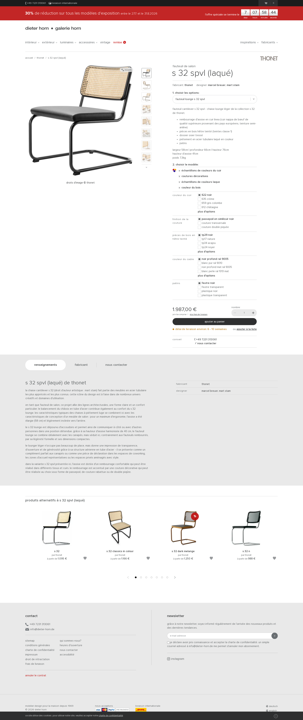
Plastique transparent (214, 295)
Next (146, 167)
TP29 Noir (207, 235)
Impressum (31, 654)
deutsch (273, 706)
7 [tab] (167, 577)
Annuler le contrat (35, 675)
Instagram (177, 659)
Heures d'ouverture (71, 645)
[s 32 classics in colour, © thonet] (119, 545)
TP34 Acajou (209, 243)
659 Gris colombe (212, 203)
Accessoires (87, 42)
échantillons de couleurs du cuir (200, 170)
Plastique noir (210, 291)
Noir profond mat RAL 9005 (217, 267)
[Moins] (234, 312)
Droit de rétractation (37, 659)
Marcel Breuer (216, 85)
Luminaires (66, 42)
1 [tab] (135, 577)
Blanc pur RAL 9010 (212, 263)
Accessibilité (67, 654)
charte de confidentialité (111, 716)
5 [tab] (157, 577)
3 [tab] (146, 577)
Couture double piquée (215, 227)
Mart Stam (233, 85)
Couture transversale (214, 223)
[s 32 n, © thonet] (246, 545)
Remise (117, 42)
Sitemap (30, 640)
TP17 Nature (208, 239)
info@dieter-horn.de (42, 629)
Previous (128, 577)
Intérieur (31, 42)
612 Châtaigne (210, 207)
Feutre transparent (213, 287)
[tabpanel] (56, 540)
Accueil (29, 58)
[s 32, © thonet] (56, 545)
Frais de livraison (34, 664)
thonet (40, 58)
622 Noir (207, 195)
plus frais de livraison (198, 314)
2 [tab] (141, 577)
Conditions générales (37, 645)
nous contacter (206, 343)
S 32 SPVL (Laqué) (57, 58)
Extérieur (48, 42)
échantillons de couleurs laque (200, 182)
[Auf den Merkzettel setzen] (85, 559)
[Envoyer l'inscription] (274, 636)
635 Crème (208, 199)
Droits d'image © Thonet (80, 182)
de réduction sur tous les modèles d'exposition (91, 13)
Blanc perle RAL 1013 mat (215, 271)
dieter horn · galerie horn (53, 28)
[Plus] (253, 312)
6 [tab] (162, 577)
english (273, 710)
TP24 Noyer (208, 247)
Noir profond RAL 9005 (215, 259)
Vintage (105, 42)
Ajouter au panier (215, 321)
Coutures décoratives (194, 176)
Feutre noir (208, 283)
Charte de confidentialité (40, 650)
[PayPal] (111, 710)
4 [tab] (151, 577)
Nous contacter (69, 650)
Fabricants (268, 42)
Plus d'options (206, 211)
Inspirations (248, 42)
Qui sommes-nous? (70, 640)
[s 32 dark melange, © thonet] (183, 545)
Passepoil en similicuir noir (218, 219)
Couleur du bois (190, 187)
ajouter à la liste (247, 329)
